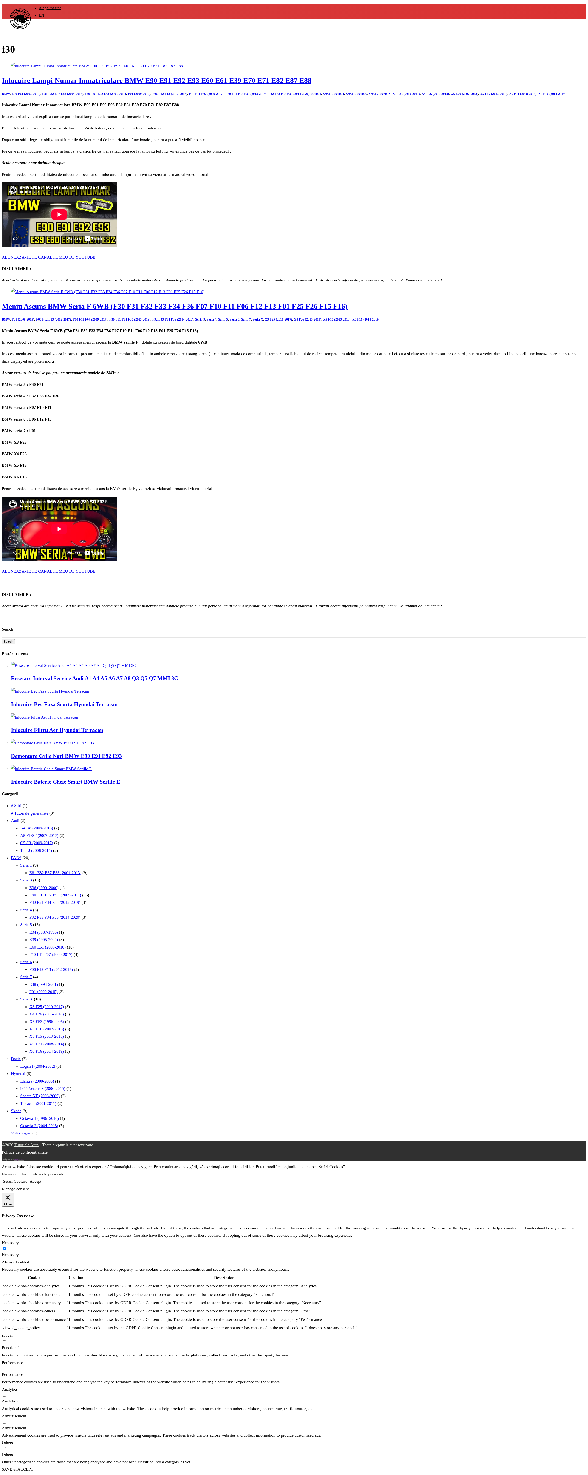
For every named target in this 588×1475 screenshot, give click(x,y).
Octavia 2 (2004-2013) (39, 1125)
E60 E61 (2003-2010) (26, 94)
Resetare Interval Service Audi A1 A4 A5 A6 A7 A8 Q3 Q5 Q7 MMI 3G (94, 678)
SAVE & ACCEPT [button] (17, 1469)
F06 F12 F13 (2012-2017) (169, 94)
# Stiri (16, 805)
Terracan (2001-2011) (38, 1103)
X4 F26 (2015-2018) (435, 94)
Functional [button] (11, 1336)
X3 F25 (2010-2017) (406, 94)
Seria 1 (316, 94)
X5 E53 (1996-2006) (46, 1021)
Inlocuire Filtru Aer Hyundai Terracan (57, 730)
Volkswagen (21, 1133)
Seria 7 (374, 94)
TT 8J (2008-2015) (36, 850)
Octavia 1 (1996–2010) (39, 1118)
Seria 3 (328, 94)
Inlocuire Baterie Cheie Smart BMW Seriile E (65, 782)
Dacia (16, 1059)
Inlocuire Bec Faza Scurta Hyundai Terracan (64, 704)
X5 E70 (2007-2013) (464, 94)
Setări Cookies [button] (15, 1181)
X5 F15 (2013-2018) (493, 94)
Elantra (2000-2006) (37, 1081)
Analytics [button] (10, 1389)
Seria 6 (362, 94)
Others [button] (7, 1442)
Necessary (10, 1254)
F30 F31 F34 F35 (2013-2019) (246, 94)
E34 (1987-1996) (43, 932)
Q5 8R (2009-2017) (36, 843)
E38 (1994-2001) (43, 984)
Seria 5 (351, 94)
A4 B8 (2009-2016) (36, 828)
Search (7, 629)
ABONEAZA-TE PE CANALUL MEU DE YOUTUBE (48, 257)
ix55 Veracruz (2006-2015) (42, 1088)
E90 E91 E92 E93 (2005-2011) (105, 94)
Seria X (385, 94)
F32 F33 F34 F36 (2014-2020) (289, 94)
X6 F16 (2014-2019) (552, 94)
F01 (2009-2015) (139, 94)
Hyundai (18, 1073)
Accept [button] (35, 1181)
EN (41, 15)
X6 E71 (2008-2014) (523, 94)
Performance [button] (12, 1362)
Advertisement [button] (14, 1416)
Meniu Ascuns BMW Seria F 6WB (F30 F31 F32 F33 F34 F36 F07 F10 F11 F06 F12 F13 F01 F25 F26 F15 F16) (175, 306)
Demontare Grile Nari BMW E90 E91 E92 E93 (66, 756)
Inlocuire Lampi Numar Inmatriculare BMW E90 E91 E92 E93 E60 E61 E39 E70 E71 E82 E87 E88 (156, 81)
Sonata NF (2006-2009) (40, 1096)
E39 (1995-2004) (43, 939)
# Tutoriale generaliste (29, 813)
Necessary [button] (10, 1242)
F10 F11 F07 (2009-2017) (206, 94)
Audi (15, 820)
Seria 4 (339, 94)
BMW (6, 94)
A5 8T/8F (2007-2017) (39, 835)
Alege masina (50, 8)
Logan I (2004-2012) (37, 1066)
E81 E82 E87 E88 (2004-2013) (62, 94)
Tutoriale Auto (26, 1144)
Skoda (16, 1110)
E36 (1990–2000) (44, 887)
